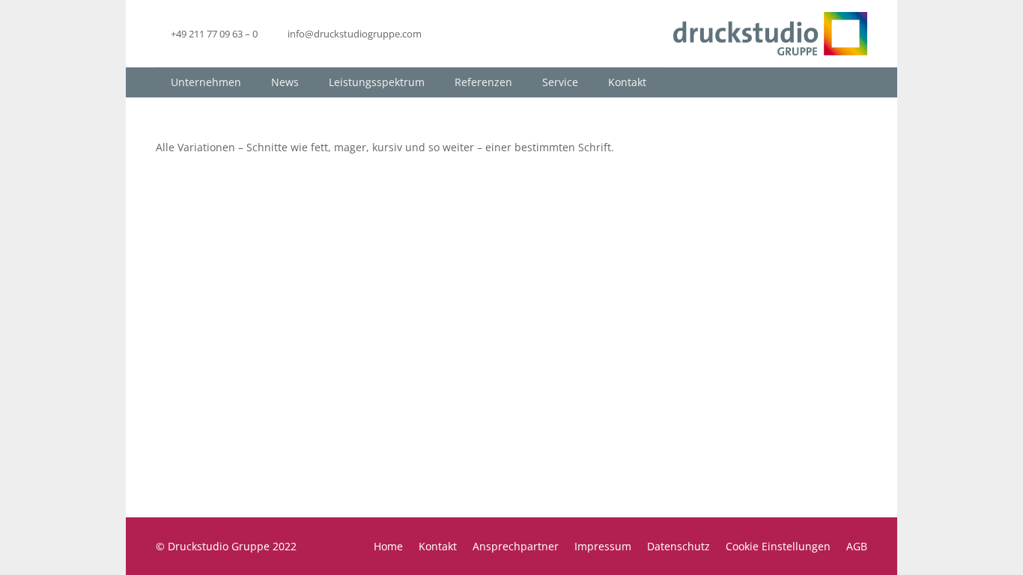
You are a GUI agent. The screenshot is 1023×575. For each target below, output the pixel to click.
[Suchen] (855, 82)
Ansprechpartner (516, 546)
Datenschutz (678, 546)
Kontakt (438, 546)
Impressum (602, 546)
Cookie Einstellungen (778, 546)
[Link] (770, 33)
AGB (856, 546)
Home (388, 546)
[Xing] (477, 33)
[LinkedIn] (450, 33)
